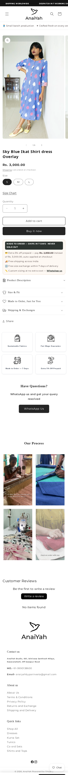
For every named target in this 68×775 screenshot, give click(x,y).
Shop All (12, 728)
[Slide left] (26, 145)
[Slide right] (42, 145)
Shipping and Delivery (21, 710)
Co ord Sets (14, 746)
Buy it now (34, 231)
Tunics (11, 742)
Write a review (34, 596)
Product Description (19, 280)
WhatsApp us (54, 270)
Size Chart (10, 193)
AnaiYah (27, 771)
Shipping (7, 170)
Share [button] (10, 321)
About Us (13, 692)
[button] (7, 14)
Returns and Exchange (21, 706)
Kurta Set (13, 737)
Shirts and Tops (17, 750)
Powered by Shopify (43, 771)
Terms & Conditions (20, 697)
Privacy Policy (16, 701)
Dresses (12, 733)
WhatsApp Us (34, 408)
